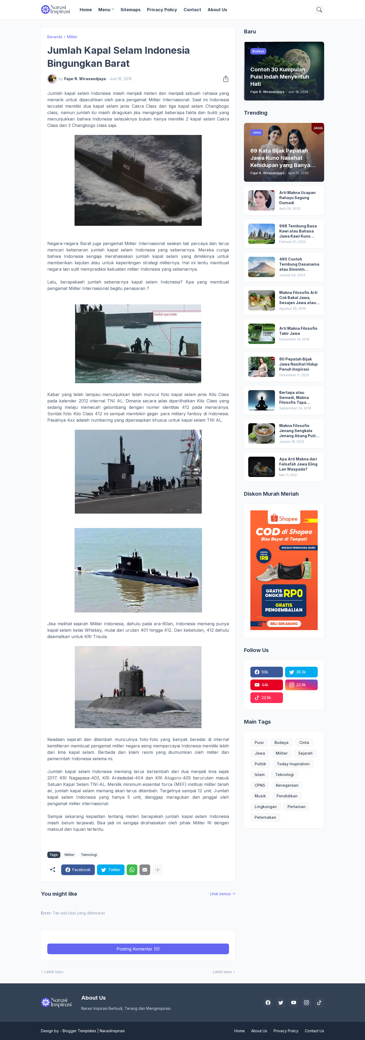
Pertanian (297, 806)
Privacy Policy (162, 9)
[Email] (144, 869)
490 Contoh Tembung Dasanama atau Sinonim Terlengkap (299, 264)
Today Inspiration (293, 764)
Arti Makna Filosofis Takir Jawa (298, 331)
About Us (217, 9)
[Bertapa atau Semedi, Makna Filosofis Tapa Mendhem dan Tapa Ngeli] (261, 400)
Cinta (304, 742)
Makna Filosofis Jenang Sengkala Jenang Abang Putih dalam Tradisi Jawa (298, 430)
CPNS (260, 785)
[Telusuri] (319, 9)
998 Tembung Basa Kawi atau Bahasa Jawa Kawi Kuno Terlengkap (298, 231)
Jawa (260, 753)
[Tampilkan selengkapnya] (157, 869)
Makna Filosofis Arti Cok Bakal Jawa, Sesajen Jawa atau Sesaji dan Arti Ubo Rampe (298, 297)
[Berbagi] (224, 79)
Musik (260, 796)
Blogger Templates (79, 1031)
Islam (260, 774)
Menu (104, 9)
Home (86, 9)
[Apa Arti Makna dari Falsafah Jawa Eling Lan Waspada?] (261, 467)
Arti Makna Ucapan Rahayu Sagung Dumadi (297, 197)
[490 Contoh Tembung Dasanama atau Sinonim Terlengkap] (261, 267)
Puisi (259, 742)
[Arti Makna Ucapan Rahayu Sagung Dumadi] (261, 200)
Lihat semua (220, 893)
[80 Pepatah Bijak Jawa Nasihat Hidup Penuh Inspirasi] (261, 367)
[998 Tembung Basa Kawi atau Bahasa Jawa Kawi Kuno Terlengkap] (261, 234)
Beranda (54, 36)
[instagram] (306, 1002)
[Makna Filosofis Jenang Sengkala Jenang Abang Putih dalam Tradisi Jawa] (261, 433)
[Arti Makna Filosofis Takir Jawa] (261, 334)
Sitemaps (131, 9)
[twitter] (281, 1002)
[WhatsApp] (132, 869)
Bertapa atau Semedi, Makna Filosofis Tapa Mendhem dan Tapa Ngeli (298, 397)
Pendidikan (287, 796)
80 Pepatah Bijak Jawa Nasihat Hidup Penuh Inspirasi (298, 364)
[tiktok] (319, 1002)
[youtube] (293, 1002)
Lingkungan (266, 806)
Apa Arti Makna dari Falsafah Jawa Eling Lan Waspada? (298, 464)
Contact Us (314, 1031)
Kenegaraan (287, 785)
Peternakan (265, 817)
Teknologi (89, 855)
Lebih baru (54, 971)
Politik (260, 764)
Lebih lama (222, 971)
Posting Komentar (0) (138, 949)
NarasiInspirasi (112, 1031)
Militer (72, 36)
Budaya (281, 742)
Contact (192, 9)
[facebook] (268, 1002)
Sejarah (305, 753)
